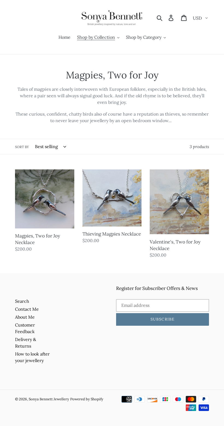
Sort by (22, 147)
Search (22, 301)
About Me (25, 317)
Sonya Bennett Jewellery (49, 399)
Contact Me (27, 309)
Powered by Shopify (86, 399)
